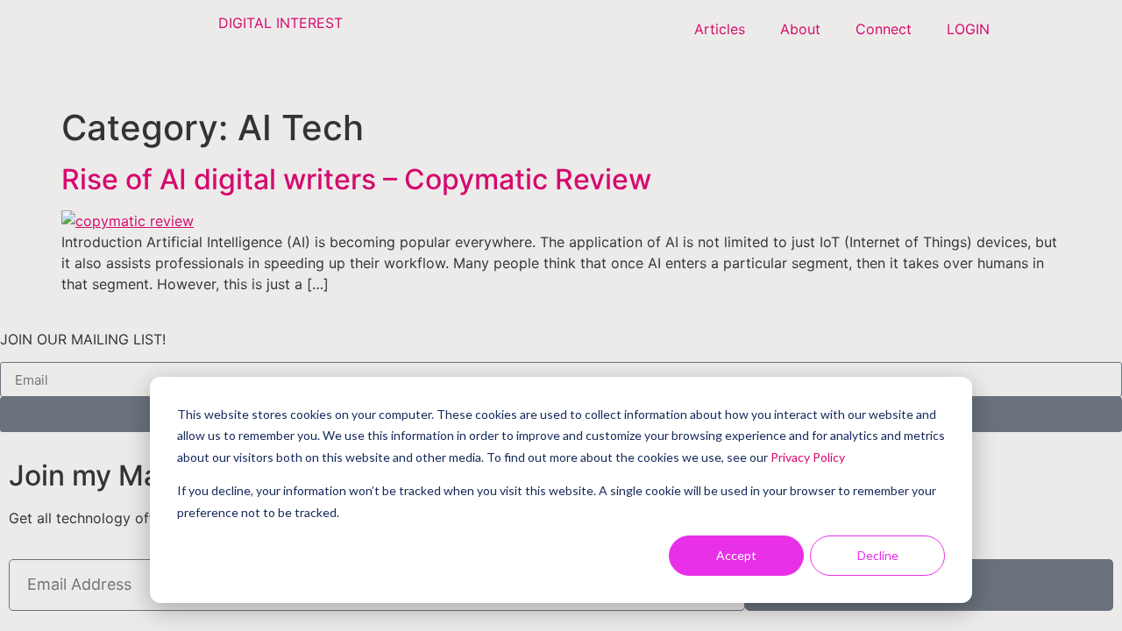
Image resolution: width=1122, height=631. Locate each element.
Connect (884, 29)
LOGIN (968, 29)
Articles (719, 29)
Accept (736, 555)
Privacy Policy (807, 457)
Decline (877, 555)
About (800, 29)
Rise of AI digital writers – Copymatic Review (356, 179)
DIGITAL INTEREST (280, 23)
